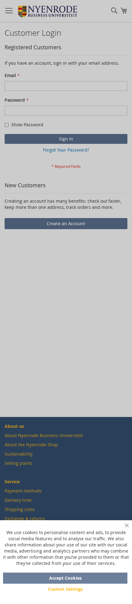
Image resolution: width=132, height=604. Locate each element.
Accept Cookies (65, 578)
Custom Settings (65, 589)
